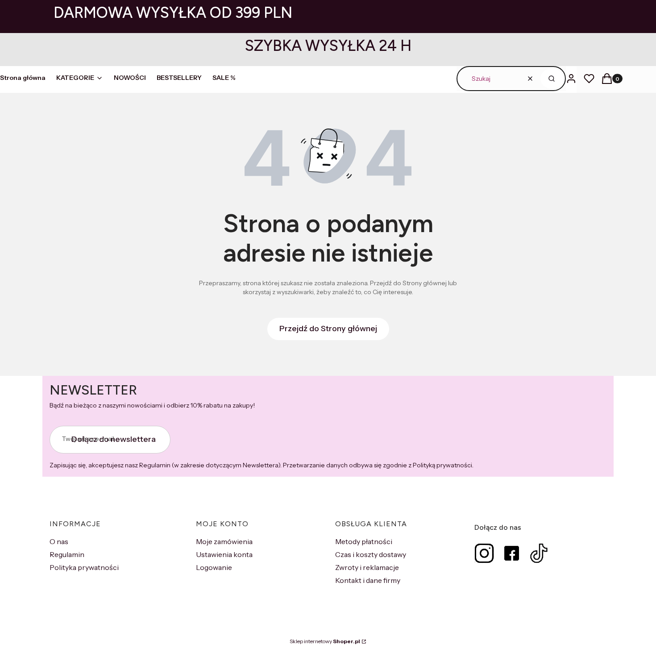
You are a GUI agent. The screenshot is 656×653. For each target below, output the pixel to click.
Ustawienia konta (224, 554)
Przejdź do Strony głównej (328, 328)
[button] (551, 78)
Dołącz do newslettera (113, 439)
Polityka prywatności (84, 567)
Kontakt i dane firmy (367, 580)
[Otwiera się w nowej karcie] (484, 553)
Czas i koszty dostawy (370, 554)
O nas (59, 541)
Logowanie (214, 567)
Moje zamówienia (224, 541)
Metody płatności (363, 541)
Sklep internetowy (325, 641)
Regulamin (67, 554)
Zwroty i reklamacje (367, 567)
